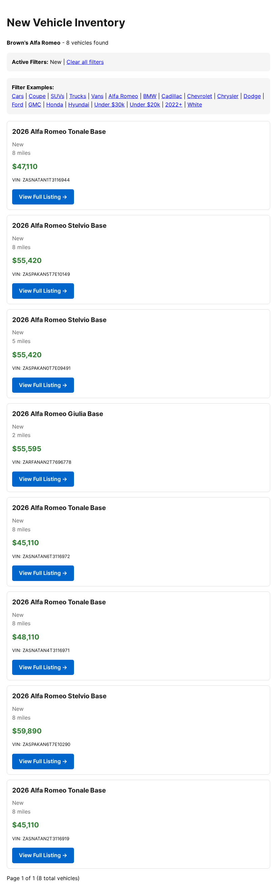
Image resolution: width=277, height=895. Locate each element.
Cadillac (171, 96)
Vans (97, 96)
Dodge (252, 96)
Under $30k (109, 104)
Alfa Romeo (123, 96)
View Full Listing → (43, 196)
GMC (34, 104)
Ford (17, 104)
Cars (18, 96)
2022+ (173, 104)
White (194, 104)
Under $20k (145, 104)
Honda (54, 104)
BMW (149, 96)
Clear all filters (85, 61)
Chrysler (227, 96)
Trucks (77, 96)
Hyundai (78, 104)
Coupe (37, 96)
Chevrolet (199, 96)
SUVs (57, 96)
